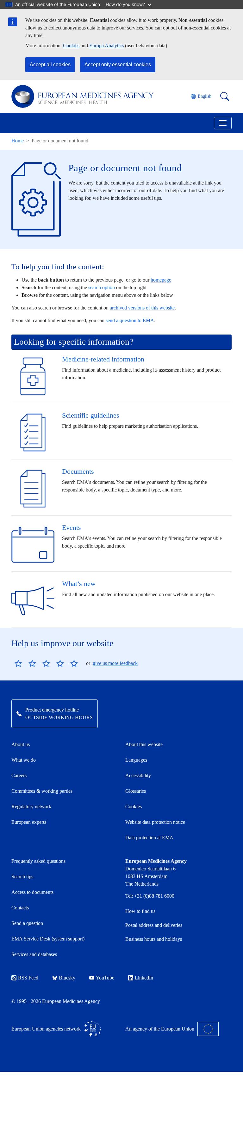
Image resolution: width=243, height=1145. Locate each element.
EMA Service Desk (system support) (47, 938)
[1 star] (18, 663)
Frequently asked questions (38, 861)
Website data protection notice (155, 822)
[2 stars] (25, 663)
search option (101, 287)
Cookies (71, 45)
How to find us (140, 911)
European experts (28, 822)
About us (20, 744)
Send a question (27, 923)
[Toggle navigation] (223, 123)
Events (71, 527)
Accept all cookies (50, 64)
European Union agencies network (46, 1028)
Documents (78, 471)
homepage (161, 280)
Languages (136, 760)
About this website (144, 744)
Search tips (22, 876)
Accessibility (138, 775)
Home (17, 140)
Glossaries (135, 791)
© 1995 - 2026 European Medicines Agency (55, 1001)
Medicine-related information (103, 359)
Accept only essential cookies (117, 64)
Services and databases (34, 954)
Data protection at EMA (149, 837)
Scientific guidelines (90, 415)
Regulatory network (31, 806)
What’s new (79, 584)
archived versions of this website (142, 307)
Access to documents (32, 892)
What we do (23, 760)
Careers (19, 775)
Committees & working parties (41, 791)
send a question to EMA (130, 320)
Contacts (20, 907)
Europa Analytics (106, 45)
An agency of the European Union (159, 1028)
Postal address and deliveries (153, 925)
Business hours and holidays (153, 939)
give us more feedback (115, 663)
